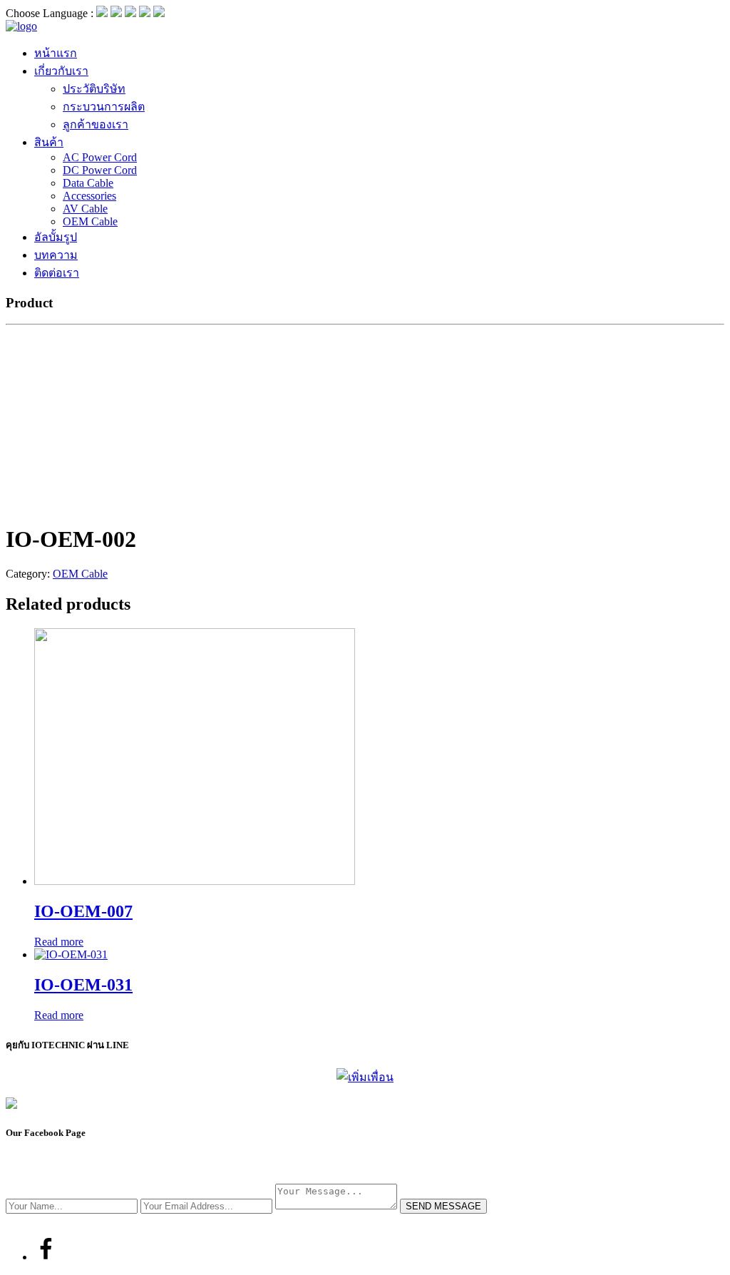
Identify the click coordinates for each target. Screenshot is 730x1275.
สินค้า (48, 142)
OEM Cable (90, 221)
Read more (58, 942)
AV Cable (85, 209)
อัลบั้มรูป (55, 237)
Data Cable (88, 183)
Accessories (89, 196)
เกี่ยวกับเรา (61, 71)
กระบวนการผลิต (104, 107)
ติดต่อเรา (56, 273)
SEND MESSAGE (443, 1206)
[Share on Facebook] (45, 1257)
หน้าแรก (55, 53)
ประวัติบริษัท (94, 89)
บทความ (56, 255)
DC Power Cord (100, 170)
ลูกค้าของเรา (95, 124)
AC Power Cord (100, 157)
